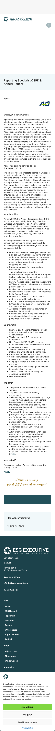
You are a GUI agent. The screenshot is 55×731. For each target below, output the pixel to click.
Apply (7, 471)
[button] (30, 50)
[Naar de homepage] (18, 19)
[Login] (48, 25)
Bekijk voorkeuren (27, 722)
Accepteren (27, 707)
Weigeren (27, 714)
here (13, 454)
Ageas (6, 98)
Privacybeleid (27, 728)
